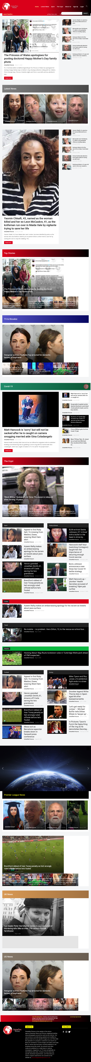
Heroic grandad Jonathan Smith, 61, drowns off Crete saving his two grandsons (32, 568)
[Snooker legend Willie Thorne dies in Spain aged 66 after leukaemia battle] (57, 697)
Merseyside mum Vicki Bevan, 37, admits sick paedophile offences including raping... (80, 30)
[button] (87, 6)
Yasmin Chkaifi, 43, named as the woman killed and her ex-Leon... (80, 21)
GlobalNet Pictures (9, 65)
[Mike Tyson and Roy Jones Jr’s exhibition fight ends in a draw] (57, 682)
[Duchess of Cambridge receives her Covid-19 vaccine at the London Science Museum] (65, 418)
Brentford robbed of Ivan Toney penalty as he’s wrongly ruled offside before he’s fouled (33, 585)
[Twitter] (69, 1032)
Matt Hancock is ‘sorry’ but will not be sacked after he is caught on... (79, 395)
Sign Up (75, 6)
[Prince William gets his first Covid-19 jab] (65, 430)
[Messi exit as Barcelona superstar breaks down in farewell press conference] (12, 732)
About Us (68, 6)
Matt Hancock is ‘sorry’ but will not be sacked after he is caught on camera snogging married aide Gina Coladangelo (28, 433)
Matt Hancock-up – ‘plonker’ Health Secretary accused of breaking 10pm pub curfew (78, 584)
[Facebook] (63, 1032)
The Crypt (60, 6)
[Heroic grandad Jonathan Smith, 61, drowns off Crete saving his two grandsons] (12, 569)
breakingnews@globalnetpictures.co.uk (42, 1021)
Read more (8, 78)
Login (82, 6)
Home (37, 6)
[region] (45, 768)
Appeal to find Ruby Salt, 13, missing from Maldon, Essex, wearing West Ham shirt (33, 535)
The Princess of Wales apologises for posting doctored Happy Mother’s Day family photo (30, 58)
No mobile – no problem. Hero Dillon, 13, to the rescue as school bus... (55, 629)
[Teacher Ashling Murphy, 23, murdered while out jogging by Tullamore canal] (15, 303)
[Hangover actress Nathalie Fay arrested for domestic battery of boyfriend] (33, 345)
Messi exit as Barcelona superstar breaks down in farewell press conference (33, 732)
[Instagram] (66, 1032)
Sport (53, 6)
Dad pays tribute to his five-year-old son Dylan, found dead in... (80, 38)
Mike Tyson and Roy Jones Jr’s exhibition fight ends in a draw (78, 679)
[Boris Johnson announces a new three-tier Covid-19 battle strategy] (57, 569)
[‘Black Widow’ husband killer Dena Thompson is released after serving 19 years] (33, 487)
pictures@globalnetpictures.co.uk (41, 1057)
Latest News (45, 6)
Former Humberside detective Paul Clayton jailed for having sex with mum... (80, 47)
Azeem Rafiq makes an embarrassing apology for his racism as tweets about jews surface (34, 551)
